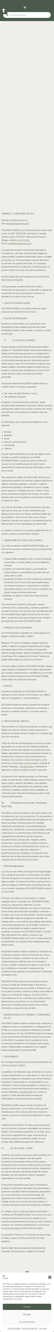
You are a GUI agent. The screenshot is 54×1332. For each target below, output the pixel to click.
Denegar (27, 1314)
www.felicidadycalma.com (17, 223)
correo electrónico (12, 1228)
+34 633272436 (26, 766)
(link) (10, 333)
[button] (49, 1277)
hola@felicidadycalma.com (19, 243)
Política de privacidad (30, 1328)
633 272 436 (23, 240)
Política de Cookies (14, 1328)
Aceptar (27, 1307)
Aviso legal (43, 1328)
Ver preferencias (27, 1322)
